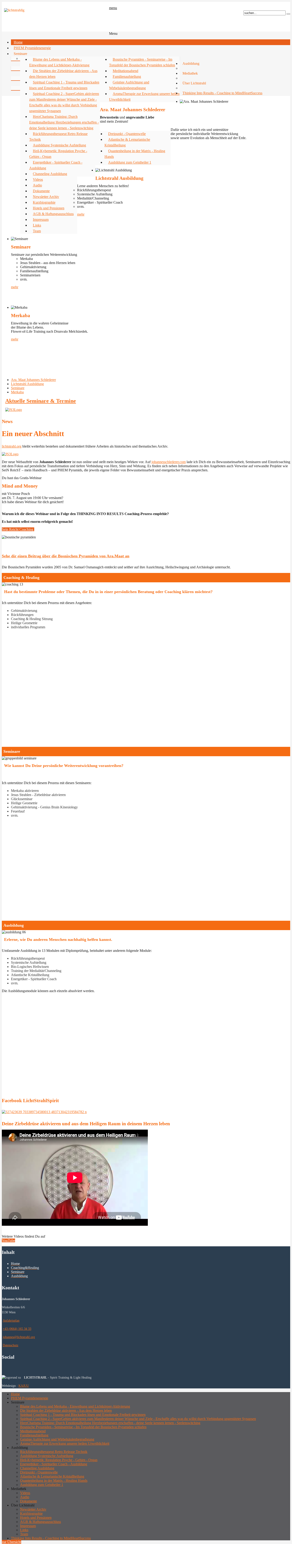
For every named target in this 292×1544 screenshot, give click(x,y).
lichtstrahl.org (11, 446)
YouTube (8, 1240)
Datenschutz (10, 1345)
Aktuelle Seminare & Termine (40, 401)
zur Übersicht (11, 1542)
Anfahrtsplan (11, 1320)
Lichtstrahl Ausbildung (27, 384)
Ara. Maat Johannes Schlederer (33, 380)
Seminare (17, 388)
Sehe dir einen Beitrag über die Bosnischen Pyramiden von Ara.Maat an (65, 556)
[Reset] (288, 14)
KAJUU (23, 1385)
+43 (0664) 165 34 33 (17, 1329)
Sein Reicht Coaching (18, 529)
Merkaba (17, 392)
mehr (80, 214)
